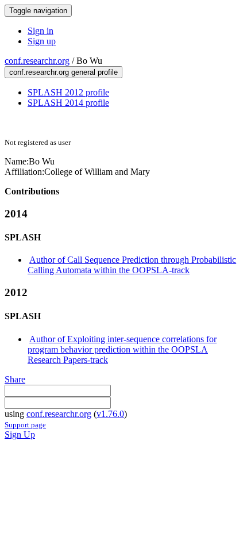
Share (15, 379)
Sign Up (20, 434)
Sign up (42, 41)
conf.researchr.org (37, 61)
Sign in (40, 31)
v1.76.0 (110, 414)
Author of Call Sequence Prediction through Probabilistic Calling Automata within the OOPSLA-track (132, 265)
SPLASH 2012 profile (68, 92)
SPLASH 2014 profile (68, 103)
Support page (25, 424)
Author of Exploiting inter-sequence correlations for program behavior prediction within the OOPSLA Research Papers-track (122, 349)
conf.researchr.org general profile (63, 72)
